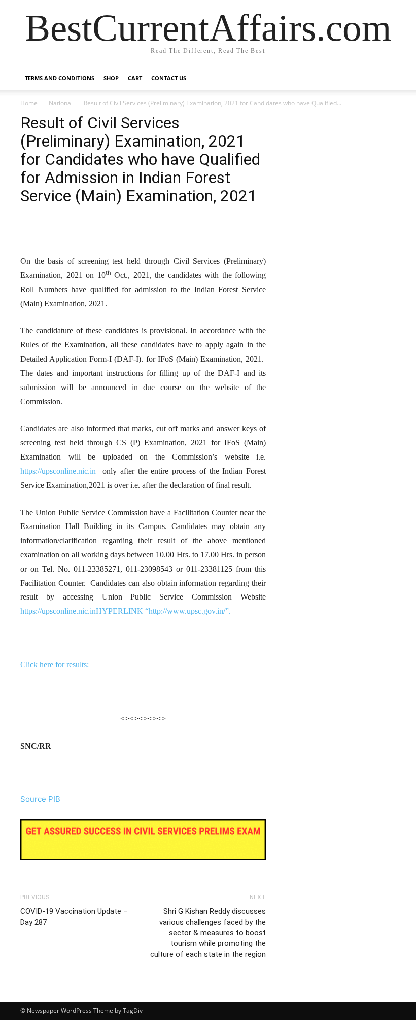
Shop (111, 78)
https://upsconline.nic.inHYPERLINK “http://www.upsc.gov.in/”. (125, 611)
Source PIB (40, 799)
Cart (135, 78)
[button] (383, 78)
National (61, 103)
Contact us (168, 78)
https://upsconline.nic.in (58, 471)
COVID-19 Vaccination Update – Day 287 (74, 917)
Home (29, 103)
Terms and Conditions (59, 78)
